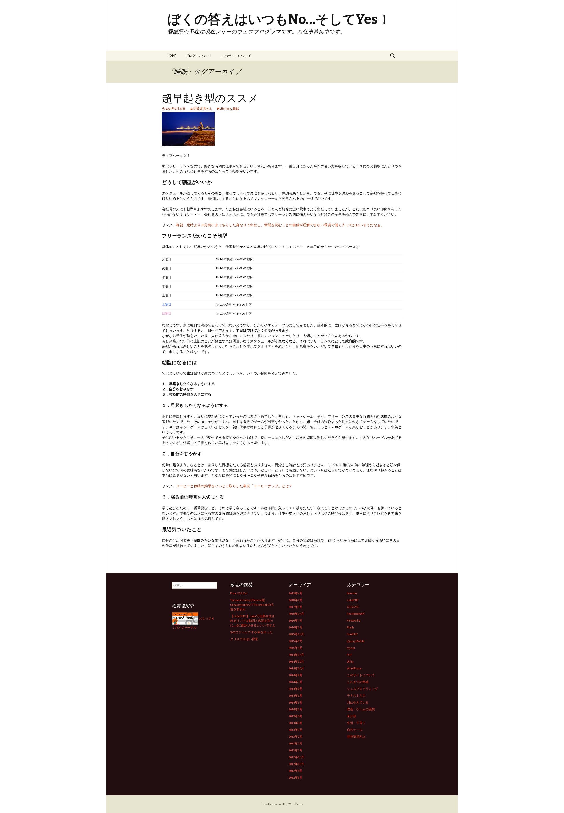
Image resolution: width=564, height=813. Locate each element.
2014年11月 (296, 661)
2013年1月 (295, 750)
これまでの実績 (358, 682)
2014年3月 (295, 702)
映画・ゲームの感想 (361, 709)
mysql (351, 648)
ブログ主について (199, 56)
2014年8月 (295, 675)
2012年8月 (295, 778)
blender (352, 593)
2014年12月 (296, 655)
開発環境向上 (202, 109)
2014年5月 (295, 696)
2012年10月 (296, 764)
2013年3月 (295, 737)
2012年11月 (296, 757)
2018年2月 (295, 600)
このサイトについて (236, 56)
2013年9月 (295, 716)
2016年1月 (295, 627)
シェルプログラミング (362, 689)
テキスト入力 (356, 696)
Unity (350, 661)
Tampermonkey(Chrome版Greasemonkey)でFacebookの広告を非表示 (252, 604)
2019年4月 (295, 593)
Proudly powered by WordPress (282, 804)
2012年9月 (295, 771)
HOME (171, 56)
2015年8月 (295, 641)
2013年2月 (295, 743)
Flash (350, 627)
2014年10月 (296, 668)
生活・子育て (356, 723)
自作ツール (354, 730)
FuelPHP (352, 634)
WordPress (354, 668)
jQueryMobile (356, 641)
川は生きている (358, 702)
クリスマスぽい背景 (244, 639)
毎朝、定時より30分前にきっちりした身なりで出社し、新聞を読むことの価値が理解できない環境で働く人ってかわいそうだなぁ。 (280, 225)
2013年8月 (295, 723)
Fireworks (353, 620)
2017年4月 (295, 607)
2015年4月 (295, 648)
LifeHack (225, 109)
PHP (349, 655)
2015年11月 (296, 634)
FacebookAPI (355, 614)
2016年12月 (296, 614)
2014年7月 (295, 682)
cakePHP (353, 600)
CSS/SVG (353, 607)
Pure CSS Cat (238, 593)
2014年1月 (295, 709)
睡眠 (236, 109)
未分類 (351, 716)
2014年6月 (295, 689)
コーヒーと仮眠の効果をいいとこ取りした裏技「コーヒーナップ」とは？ (234, 486)
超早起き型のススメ (210, 98)
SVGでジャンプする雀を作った (251, 632)
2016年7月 (295, 620)
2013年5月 (295, 730)
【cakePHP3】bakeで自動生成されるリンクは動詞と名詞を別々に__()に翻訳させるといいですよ (252, 620)
